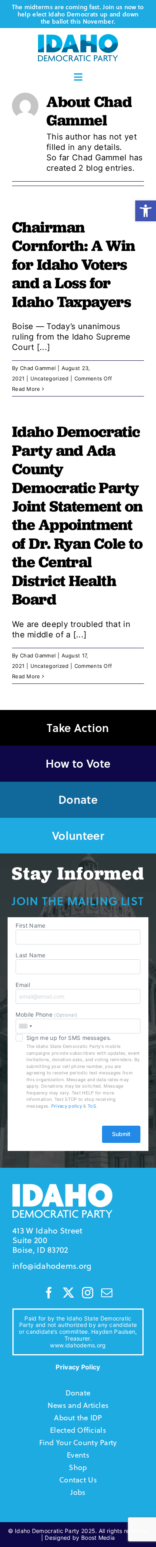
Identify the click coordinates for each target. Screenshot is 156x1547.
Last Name (30, 955)
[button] (145, 210)
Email (23, 984)
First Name (30, 925)
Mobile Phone (46, 1014)
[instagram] (87, 1292)
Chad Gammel (38, 368)
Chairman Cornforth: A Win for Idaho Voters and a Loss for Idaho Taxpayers (73, 264)
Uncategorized (49, 378)
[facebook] (48, 1292)
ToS (92, 1106)
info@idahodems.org (51, 1266)
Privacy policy (66, 1106)
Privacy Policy (78, 1367)
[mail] (106, 1292)
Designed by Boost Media (80, 1537)
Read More (26, 389)
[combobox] (25, 1026)
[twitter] (68, 1292)
